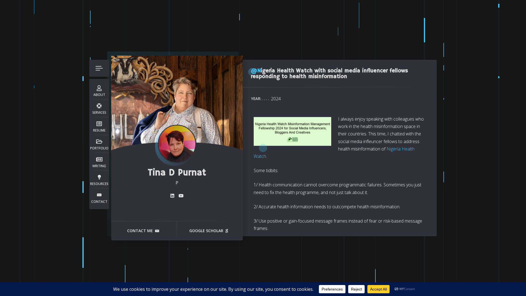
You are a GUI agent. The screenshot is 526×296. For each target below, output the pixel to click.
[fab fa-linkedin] (172, 196)
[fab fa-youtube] (181, 196)
